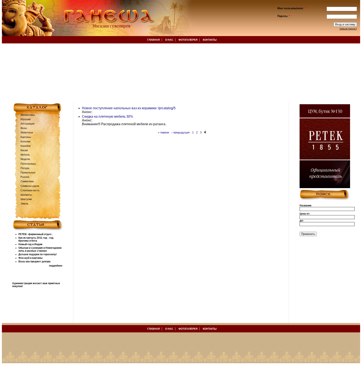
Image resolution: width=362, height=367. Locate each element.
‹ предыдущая (181, 132)
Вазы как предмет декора (34, 261)
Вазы (24, 128)
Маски (24, 150)
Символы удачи (30, 186)
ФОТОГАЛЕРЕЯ (188, 39)
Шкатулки (26, 199)
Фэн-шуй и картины (30, 257)
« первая (163, 132)
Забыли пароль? (348, 28)
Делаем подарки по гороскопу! (37, 254)
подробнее (55, 265)
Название (306, 205)
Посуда (25, 168)
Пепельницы (28, 163)
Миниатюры (28, 114)
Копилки (25, 141)
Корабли (26, 145)
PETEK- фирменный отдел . (35, 234)
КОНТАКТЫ (210, 39)
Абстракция (28, 123)
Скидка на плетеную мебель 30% (107, 116)
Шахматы (26, 194)
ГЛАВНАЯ (153, 39)
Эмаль (24, 203)
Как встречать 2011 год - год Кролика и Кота (35, 239)
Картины (26, 137)
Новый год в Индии (30, 244)
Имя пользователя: (291, 8)
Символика (27, 181)
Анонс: (87, 112)
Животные (27, 132)
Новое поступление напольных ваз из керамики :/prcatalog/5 (129, 108)
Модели (25, 159)
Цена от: (305, 213)
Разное (25, 177)
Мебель (25, 154)
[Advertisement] (125, 72)
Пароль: (283, 16)
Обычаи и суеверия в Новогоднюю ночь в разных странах (40, 249)
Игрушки (26, 119)
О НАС (169, 39)
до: (302, 220)
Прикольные (28, 172)
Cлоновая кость (30, 190)
